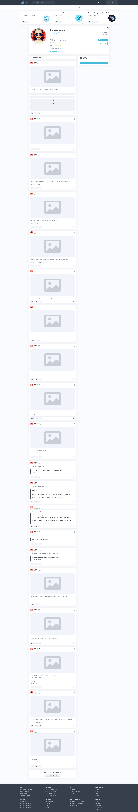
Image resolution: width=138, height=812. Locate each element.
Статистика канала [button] (94, 63)
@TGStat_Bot (98, 801)
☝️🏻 (31, 466)
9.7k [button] (33, 265)
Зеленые (52, 97)
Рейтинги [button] (35, 7)
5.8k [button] (33, 725)
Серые (52, 109)
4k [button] (32, 501)
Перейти (25, 22)
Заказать (58, 22)
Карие (52, 103)
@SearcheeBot (98, 803)
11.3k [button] (33, 301)
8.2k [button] (33, 188)
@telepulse (97, 793)
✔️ (31, 553)
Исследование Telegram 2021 (27, 805)
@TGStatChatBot (98, 809)
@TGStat (97, 789)
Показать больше (53, 775)
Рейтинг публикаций (50, 793)
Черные (52, 106)
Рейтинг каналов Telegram (51, 789)
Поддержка (47, 803)
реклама (49, 23)
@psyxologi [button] (54, 33)
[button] (101, 2)
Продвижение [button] (90, 7)
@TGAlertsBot (98, 805)
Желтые (52, 100)
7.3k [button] (33, 604)
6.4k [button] (33, 544)
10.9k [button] (33, 457)
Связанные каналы (54, 51)
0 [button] (39, 113)
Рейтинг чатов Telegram (50, 791)
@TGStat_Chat (98, 791)
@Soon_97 (62, 48)
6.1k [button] (33, 564)
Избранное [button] (103, 43)
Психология (105, 36)
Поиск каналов (23, 793)
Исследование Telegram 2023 (27, 807)
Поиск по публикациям (60, 7)
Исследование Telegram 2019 (27, 803)
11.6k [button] (33, 227)
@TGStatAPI (97, 795)
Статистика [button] (103, 40)
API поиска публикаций (75, 791)
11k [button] (33, 340)
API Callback (72, 793)
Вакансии (47, 807)
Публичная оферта (74, 805)
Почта (46, 805)
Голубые (52, 94)
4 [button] (32, 477)
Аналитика (46, 7)
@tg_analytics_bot (99, 807)
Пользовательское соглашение (77, 801)
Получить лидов (93, 22)
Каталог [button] (24, 7)
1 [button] (32, 113)
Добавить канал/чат (25, 795)
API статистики (73, 789)
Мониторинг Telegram (76, 7)
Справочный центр (49, 801)
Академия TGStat (24, 801)
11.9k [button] (33, 418)
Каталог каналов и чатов (26, 789)
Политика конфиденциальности (77, 803)
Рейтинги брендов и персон (51, 795)
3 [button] (32, 149)
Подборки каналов (24, 791)
